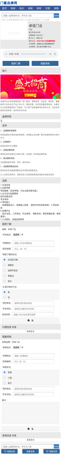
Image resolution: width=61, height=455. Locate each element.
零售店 (11, 275)
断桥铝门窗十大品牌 (22, 19)
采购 (56, 8)
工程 (10, 377)
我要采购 (45, 63)
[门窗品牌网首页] (8, 2)
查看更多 (30, 331)
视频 (30, 8)
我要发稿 (30, 451)
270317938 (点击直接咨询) (46, 41)
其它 (10, 281)
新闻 (13, 8)
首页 (4, 8)
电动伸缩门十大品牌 (40, 19)
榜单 (39, 8)
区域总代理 (13, 259)
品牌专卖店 (13, 270)
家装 (10, 372)
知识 (21, 8)
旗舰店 (11, 264)
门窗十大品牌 (6, 19)
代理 (47, 8)
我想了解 (15, 63)
